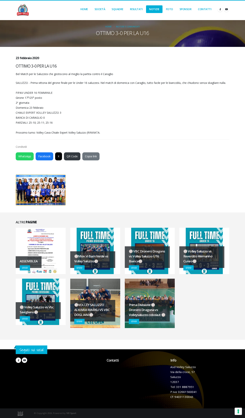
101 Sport (71, 413)
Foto (169, 9)
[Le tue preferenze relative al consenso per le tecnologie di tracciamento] (238, 411)
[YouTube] (226, 9)
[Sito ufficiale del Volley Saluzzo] (23, 10)
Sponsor (186, 9)
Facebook (44, 156)
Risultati (136, 9)
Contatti (204, 9)
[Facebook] (220, 9)
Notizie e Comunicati (128, 26)
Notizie (154, 9)
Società (100, 9)
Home (84, 9)
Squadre (117, 9)
